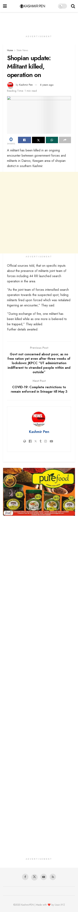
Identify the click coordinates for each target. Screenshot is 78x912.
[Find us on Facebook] (25, 877)
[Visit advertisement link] (39, 492)
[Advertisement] (39, 21)
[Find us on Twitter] (34, 877)
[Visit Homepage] (32, 6)
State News (22, 50)
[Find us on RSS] (53, 877)
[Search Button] (73, 6)
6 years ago (46, 85)
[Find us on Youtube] (43, 877)
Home (10, 50)
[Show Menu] (5, 6)
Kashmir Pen (26, 85)
